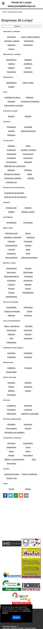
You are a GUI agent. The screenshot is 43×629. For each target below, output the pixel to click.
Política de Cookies (30, 628)
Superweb (13, 626)
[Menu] (1, 3)
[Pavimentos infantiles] (11, 590)
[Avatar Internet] (31, 578)
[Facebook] (5, 495)
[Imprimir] (26, 495)
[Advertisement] (18, 521)
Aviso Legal (6, 628)
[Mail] (21, 495)
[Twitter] (10, 495)
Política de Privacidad (17, 628)
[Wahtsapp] (16, 495)
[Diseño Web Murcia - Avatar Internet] (18, 626)
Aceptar (16, 617)
